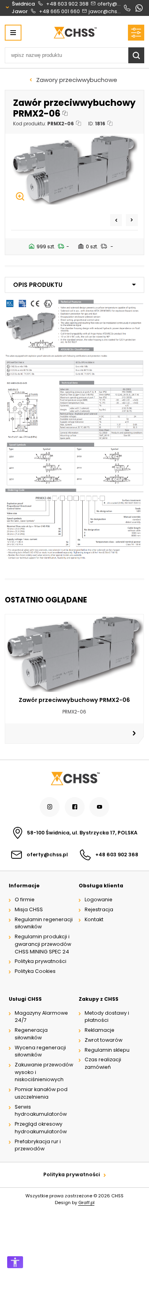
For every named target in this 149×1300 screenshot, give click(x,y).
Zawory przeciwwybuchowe (76, 80)
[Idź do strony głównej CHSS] (75, 778)
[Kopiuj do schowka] (65, 113)
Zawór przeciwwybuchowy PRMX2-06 (74, 700)
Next (132, 220)
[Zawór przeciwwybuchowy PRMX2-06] (74, 169)
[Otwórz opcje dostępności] (15, 1262)
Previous (116, 220)
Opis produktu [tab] (37, 285)
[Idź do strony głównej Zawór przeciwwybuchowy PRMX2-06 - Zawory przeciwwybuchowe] (75, 33)
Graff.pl (86, 1202)
